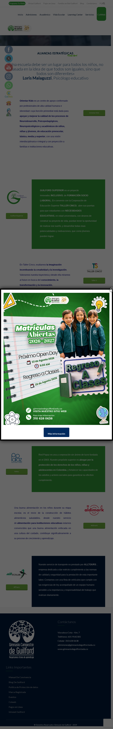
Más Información (56, 433)
